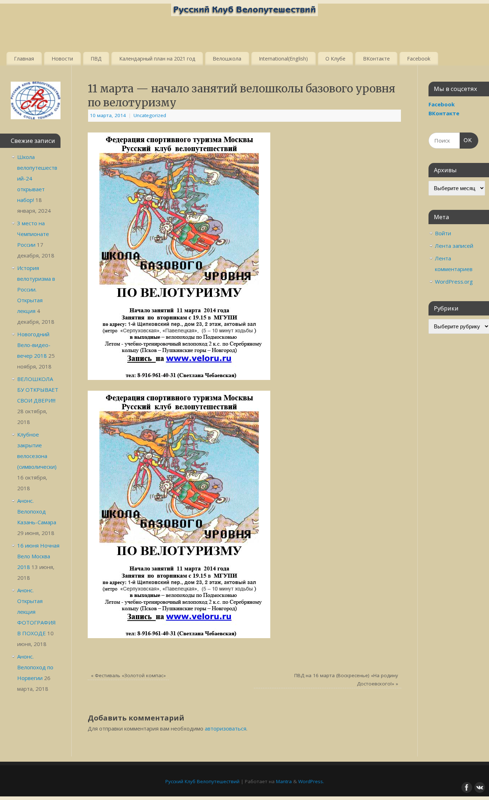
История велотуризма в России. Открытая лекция (36, 289)
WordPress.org (454, 281)
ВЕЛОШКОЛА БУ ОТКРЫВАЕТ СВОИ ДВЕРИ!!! (37, 389)
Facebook (418, 58)
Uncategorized (150, 115)
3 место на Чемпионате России (33, 234)
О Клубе (335, 58)
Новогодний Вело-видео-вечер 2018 (33, 345)
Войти (443, 233)
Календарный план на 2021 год (157, 58)
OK (466, 140)
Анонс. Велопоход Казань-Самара (36, 511)
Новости (62, 58)
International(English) (283, 58)
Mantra (284, 781)
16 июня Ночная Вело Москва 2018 (38, 556)
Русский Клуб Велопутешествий (202, 781)
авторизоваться (225, 728)
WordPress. (311, 781)
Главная (24, 58)
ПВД (96, 58)
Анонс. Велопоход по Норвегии (35, 667)
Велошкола (227, 58)
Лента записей (454, 245)
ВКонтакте (376, 58)
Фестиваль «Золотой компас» (128, 675)
